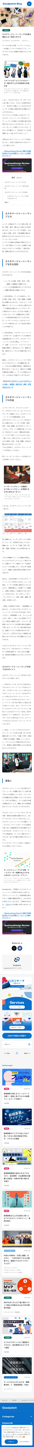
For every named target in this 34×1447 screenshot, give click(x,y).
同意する (11, 1441)
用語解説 (6, 30)
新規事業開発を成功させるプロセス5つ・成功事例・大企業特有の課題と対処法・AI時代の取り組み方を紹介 (17, 1177)
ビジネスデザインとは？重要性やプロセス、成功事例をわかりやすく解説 (16, 1345)
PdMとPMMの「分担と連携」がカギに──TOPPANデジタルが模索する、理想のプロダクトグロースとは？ (17, 1259)
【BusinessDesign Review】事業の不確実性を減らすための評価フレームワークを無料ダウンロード (16, 153)
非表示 (19, 177)
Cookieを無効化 (24, 1441)
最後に (7, 202)
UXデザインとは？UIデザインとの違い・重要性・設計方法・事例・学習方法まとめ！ (17, 384)
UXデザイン (26, 40)
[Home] (9, 1408)
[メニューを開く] (29, 3)
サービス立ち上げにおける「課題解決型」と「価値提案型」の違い (16, 1383)
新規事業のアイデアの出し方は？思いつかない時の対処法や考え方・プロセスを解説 (16, 1136)
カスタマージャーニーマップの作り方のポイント (18, 197)
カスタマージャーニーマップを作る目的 (17, 187)
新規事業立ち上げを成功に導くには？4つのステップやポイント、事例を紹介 (17, 1218)
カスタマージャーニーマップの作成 (16, 192)
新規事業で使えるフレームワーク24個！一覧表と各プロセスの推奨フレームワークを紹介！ (16, 1096)
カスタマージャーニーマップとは (15, 182)
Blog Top (4, 1400)
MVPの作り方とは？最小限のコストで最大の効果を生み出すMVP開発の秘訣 (17, 1305)
